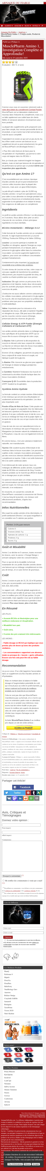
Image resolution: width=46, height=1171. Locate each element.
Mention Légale (24, 1115)
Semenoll (7, 1001)
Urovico (7, 1096)
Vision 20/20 (8, 1010)
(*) (23, 875)
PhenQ (6, 971)
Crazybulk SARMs (11, 998)
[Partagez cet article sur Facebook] (23, 789)
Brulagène (7, 1004)
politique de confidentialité (12, 891)
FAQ (25, 1116)
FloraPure (7, 983)
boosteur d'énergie (15, 772)
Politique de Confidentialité (37, 1115)
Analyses (22, 32)
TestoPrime (8, 1007)
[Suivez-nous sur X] (18, 1049)
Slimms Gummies (10, 1089)
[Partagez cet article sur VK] (9, 800)
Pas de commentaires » (23, 770)
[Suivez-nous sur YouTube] (8, 1055)
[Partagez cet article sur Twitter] (15, 794)
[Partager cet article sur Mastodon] (14, 800)
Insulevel (7, 1077)
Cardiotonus (8, 1099)
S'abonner (8, 937)
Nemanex (7, 1083)
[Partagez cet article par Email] (36, 800)
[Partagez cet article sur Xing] (39, 794)
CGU (21, 1116)
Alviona (7, 1102)
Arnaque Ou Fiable (8, 32)
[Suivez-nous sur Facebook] (8, 1049)
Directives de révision (24, 734)
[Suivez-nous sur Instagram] (29, 1049)
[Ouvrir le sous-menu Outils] (39, 26)
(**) (3, 883)
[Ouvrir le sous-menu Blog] (30, 26)
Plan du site (42, 1116)
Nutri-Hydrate (9, 1013)
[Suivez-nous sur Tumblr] (29, 1055)
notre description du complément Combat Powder (22, 110)
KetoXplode (8, 1074)
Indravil (7, 1105)
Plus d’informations (15, 1164)
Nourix (6, 1092)
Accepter (36, 1164)
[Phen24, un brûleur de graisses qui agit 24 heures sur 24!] (23, 1039)
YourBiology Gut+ (10, 989)
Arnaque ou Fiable (16, 3)
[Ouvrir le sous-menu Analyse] (22, 26)
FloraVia (7, 980)
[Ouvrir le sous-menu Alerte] (12, 26)
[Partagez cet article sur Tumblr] (34, 794)
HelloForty (8, 986)
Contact (35, 1116)
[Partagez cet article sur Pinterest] (28, 794)
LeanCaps (7, 1080)
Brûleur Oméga (9, 995)
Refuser (27, 1164)
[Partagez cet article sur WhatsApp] (31, 800)
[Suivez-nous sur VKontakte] (18, 1060)
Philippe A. (13, 734)
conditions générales (30, 891)
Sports (23, 772)
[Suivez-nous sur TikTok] (29, 1060)
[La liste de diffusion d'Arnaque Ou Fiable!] (21, 923)
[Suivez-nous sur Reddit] (8, 1060)
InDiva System (9, 1086)
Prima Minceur (9, 1071)
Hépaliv (7, 977)
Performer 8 (8, 974)
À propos (29, 1116)
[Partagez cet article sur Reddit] (25, 800)
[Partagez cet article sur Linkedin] (20, 800)
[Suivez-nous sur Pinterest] (18, 1055)
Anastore (7, 992)
